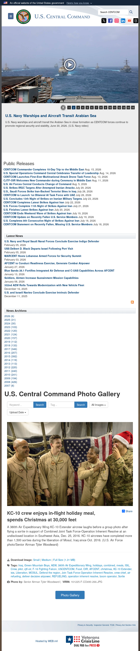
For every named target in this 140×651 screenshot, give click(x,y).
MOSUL (33, 572)
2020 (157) (10, 338)
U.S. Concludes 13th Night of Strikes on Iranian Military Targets (42, 198)
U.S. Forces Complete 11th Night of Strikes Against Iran (37, 206)
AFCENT (94, 569)
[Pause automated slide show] (63, 107)
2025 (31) (10, 319)
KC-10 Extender (122, 569)
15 (133, 107)
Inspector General (101, 625)
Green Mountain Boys (37, 565)
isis (12, 572)
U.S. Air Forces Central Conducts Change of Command (37, 184)
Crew (14, 569)
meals (119, 565)
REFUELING (59, 576)
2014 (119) (10, 360)
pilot (20, 569)
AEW (54, 565)
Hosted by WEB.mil (47, 641)
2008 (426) (10, 382)
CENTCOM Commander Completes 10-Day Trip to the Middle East (43, 169)
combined (109, 565)
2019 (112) (10, 341)
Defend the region (49, 572)
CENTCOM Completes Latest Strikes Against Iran (33, 202)
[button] (80, 3)
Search (40, 405)
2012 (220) (10, 367)
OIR (85, 569)
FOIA (112, 625)
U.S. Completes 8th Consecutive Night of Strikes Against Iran (41, 220)
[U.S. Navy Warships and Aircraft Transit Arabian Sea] (70, 64)
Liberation (21, 572)
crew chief (120, 572)
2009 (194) (10, 378)
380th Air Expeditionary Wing (74, 565)
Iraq (20, 565)
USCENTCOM (66, 569)
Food (79, 569)
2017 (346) (10, 349)
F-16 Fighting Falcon (45, 569)
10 (110, 107)
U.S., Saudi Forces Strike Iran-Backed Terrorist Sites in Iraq (39, 191)
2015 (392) (10, 356)
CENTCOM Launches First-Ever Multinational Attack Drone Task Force (47, 176)
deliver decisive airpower (36, 576)
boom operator (108, 576)
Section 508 (130, 625)
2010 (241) (10, 374)
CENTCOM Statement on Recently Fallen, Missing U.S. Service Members (48, 224)
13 (124, 107)
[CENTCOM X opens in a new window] (104, 20)
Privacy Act (120, 625)
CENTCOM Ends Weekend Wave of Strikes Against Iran (37, 213)
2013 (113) (10, 363)
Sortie (121, 576)
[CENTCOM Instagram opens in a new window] (117, 20)
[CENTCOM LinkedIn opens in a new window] (123, 20)
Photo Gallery (70, 595)
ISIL (127, 565)
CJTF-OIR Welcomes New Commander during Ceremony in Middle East (47, 180)
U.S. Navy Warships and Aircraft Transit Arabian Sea (50, 115)
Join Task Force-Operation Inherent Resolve (87, 572)
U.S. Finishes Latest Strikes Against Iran (28, 209)
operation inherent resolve (83, 576)
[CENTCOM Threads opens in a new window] (136, 20)
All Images (98, 405)
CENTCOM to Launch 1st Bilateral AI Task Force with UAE (39, 195)
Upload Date (17, 412)
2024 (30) (10, 323)
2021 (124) (10, 334)
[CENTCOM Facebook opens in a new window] (110, 20)
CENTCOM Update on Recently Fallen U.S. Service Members (40, 217)
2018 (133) (10, 345)
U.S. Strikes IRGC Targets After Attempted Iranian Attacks (39, 187)
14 (128, 107)
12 (119, 107)
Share (129, 511)
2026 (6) (9, 316)
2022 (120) (10, 330)
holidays (97, 565)
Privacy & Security (85, 625)
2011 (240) (10, 371)
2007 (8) (9, 385)
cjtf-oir (27, 569)
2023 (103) (10, 327)
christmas (106, 569)
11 (115, 107)
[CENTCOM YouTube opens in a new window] (129, 20)
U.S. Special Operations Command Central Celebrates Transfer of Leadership (51, 173)
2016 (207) (10, 352)
